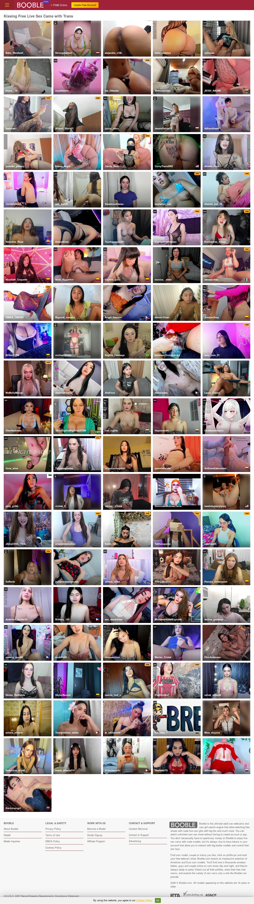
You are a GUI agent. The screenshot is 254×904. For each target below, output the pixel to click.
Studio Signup (94, 835)
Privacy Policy (53, 828)
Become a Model (96, 828)
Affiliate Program (96, 841)
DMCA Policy (52, 841)
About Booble (11, 828)
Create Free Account (85, 5)
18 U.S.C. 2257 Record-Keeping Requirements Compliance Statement (41, 896)
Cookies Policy (53, 847)
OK (157, 900)
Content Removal (138, 828)
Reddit (7, 835)
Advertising (135, 841)
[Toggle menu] (7, 5)
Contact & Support (139, 835)
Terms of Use (52, 835)
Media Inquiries (12, 841)
